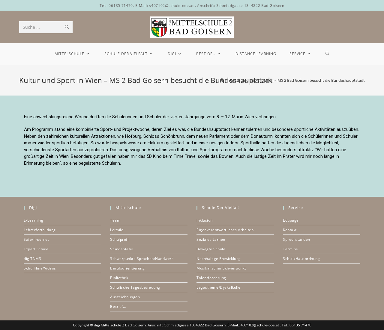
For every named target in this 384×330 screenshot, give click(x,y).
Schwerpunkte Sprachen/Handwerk (141, 258)
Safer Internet (36, 239)
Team (115, 220)
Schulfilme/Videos (40, 268)
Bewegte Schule (210, 249)
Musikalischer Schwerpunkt (221, 268)
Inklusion (204, 220)
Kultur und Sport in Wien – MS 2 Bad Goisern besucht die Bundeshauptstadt (297, 80)
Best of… (118, 306)
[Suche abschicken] (67, 27)
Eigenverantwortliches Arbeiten (225, 229)
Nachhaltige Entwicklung (218, 258)
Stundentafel (121, 249)
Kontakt (290, 229)
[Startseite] (222, 80)
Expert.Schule (36, 249)
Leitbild (116, 229)
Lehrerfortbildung (40, 229)
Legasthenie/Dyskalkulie (218, 287)
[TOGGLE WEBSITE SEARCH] (327, 54)
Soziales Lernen (210, 239)
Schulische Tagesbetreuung (135, 287)
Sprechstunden (296, 239)
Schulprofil (120, 239)
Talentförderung (211, 277)
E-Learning (33, 220)
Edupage (291, 220)
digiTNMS (32, 258)
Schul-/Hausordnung (301, 258)
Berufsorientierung (127, 268)
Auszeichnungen (125, 296)
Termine (290, 249)
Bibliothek (119, 277)
